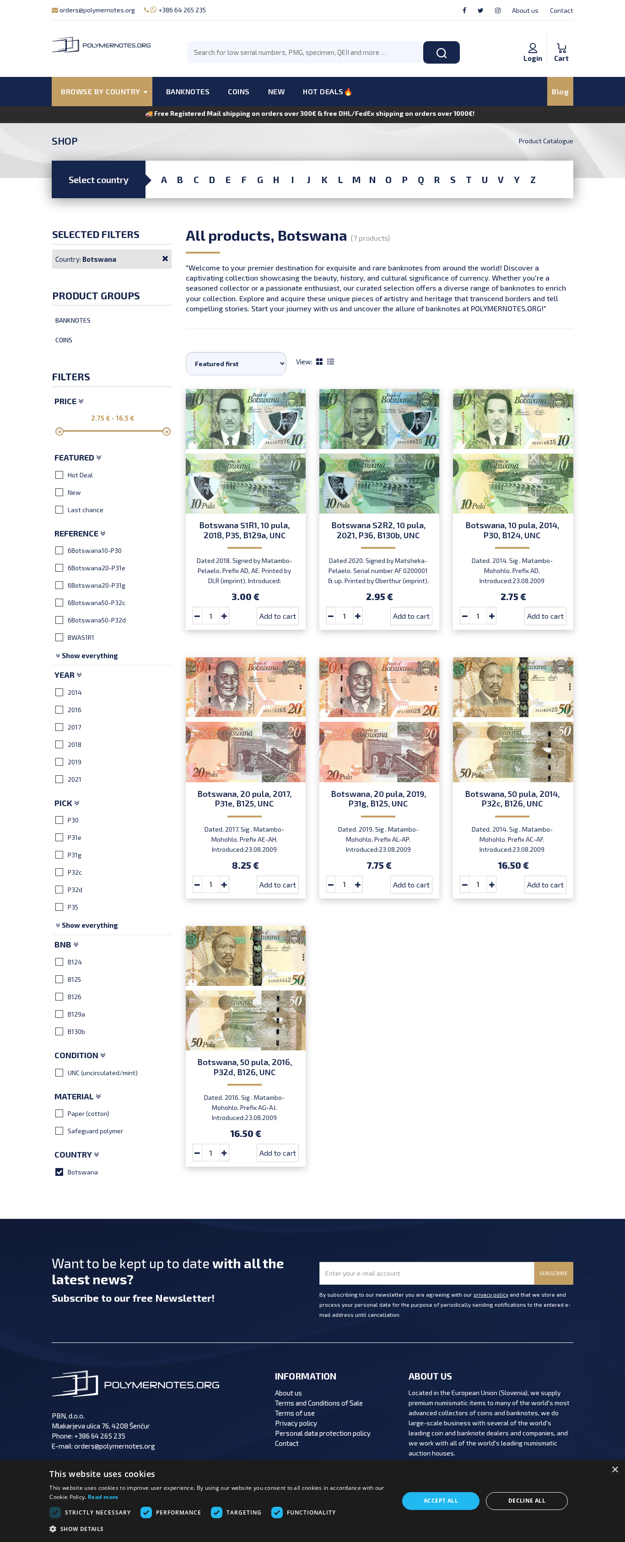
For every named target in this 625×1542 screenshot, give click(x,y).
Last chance (85, 510)
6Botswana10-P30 (95, 550)
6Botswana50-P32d (97, 620)
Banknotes (73, 320)
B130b (76, 1031)
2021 (74, 779)
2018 (74, 744)
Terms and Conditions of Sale (319, 1403)
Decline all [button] (526, 1500)
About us (525, 10)
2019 (74, 762)
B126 (74, 997)
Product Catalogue (546, 141)
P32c (75, 872)
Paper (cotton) (88, 1113)
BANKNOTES (188, 91)
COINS (239, 91)
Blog (560, 91)
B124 (75, 962)
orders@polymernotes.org (96, 10)
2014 (75, 692)
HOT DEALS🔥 (328, 91)
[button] (218, 1529)
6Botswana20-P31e (96, 568)
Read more (103, 1497)
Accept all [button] (441, 1500)
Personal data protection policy (323, 1433)
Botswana (83, 1172)
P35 (73, 907)
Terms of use (295, 1413)
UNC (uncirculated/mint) (103, 1073)
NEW (276, 91)
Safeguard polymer (95, 1131)
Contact (561, 10)
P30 (73, 820)
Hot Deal (80, 475)
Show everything (89, 655)
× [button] (614, 1469)
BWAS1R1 (81, 637)
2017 (74, 727)
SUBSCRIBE (553, 1273)
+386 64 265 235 (181, 10)
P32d (75, 889)
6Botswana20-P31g (96, 585)
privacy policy (491, 1294)
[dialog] (312, 1501)
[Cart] (561, 38)
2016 (74, 710)
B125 (74, 979)
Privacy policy (296, 1423)
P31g (74, 855)
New (74, 492)
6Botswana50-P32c (96, 602)
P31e (74, 837)
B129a (76, 1014)
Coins (63, 340)
